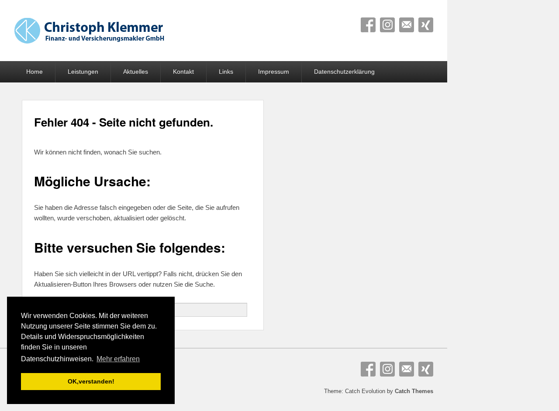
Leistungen (83, 71)
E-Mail (406, 24)
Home (34, 71)
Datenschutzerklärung (344, 71)
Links (226, 71)
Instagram (387, 24)
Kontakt (183, 71)
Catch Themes (414, 391)
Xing (425, 24)
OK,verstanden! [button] (91, 381)
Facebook (368, 24)
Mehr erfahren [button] (118, 359)
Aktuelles (135, 71)
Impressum (273, 71)
